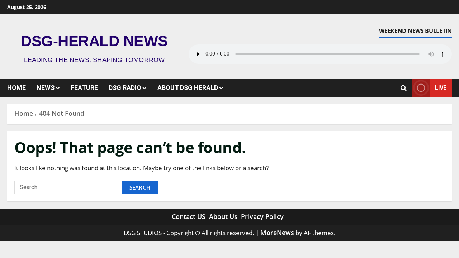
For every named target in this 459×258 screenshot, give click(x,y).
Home (16, 87)
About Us (223, 216)
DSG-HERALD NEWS (94, 41)
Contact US (188, 216)
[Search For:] (68, 187)
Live (440, 87)
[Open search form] (404, 88)
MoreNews (277, 232)
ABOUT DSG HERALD (187, 87)
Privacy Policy (262, 216)
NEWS (46, 87)
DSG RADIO (125, 87)
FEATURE (84, 87)
